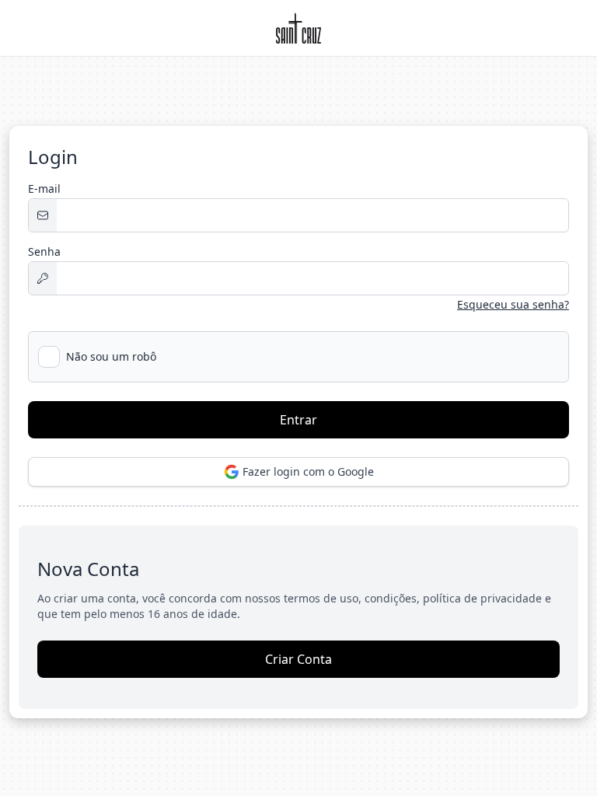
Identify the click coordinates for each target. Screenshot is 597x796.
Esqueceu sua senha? (513, 304)
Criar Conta (298, 659)
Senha (44, 251)
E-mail (44, 188)
